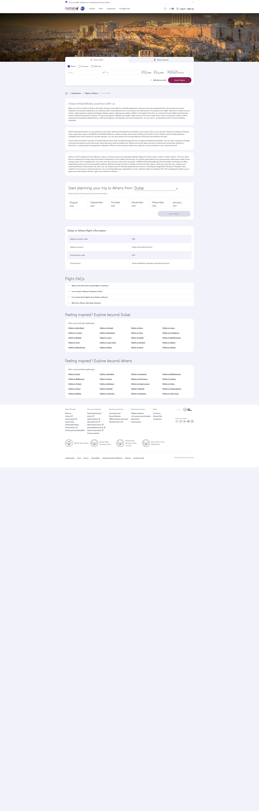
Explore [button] (92, 9)
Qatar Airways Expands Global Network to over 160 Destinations (93, 2)
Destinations (76, 93)
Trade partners (136, 422)
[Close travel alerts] (192, 2)
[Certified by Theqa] (184, 411)
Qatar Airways (70, 409)
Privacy (86, 458)
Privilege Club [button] (124, 9)
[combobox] (154, 188)
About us (68, 413)
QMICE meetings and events (118, 419)
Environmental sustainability (75, 430)
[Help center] (165, 8)
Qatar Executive (92, 419)
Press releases (70, 419)
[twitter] (180, 421)
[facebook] (176, 421)
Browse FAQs (157, 416)
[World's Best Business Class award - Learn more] (94, 443)
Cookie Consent (138, 458)
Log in (182, 9)
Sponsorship (69, 422)
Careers (68, 416)
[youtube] (188, 421)
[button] (131, 286)
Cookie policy (70, 458)
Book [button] (101, 9)
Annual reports (70, 427)
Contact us (156, 413)
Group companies (94, 409)
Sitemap (128, 458)
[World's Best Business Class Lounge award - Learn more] (120, 443)
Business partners (138, 409)
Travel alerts (157, 419)
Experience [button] (111, 9)
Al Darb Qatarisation (72, 424)
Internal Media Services (95, 427)
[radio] (77, 202)
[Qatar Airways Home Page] (72, 8)
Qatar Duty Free (92, 422)
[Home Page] (66, 93)
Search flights (174, 214)
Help (155, 409)
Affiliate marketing (137, 413)
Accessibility (95, 458)
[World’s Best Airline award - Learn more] (69, 443)
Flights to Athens (91, 93)
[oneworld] (82, 8)
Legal (79, 458)
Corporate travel (114, 413)
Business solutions (116, 409)
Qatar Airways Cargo (94, 424)
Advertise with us (115, 422)
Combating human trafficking (112, 458)
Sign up (190, 9)
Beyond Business (115, 416)
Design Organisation (94, 430)
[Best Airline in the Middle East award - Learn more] (146, 443)
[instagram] (192, 421)
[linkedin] (184, 421)
